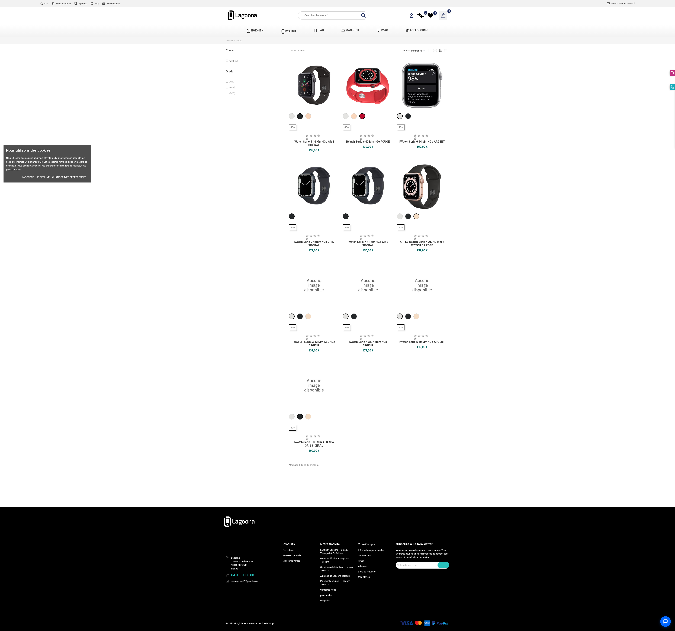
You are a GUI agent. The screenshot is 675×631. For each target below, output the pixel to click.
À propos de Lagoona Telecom (335, 576)
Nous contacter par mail (623, 3)
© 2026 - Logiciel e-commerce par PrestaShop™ (250, 623)
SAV (46, 3)
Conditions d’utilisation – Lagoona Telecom (337, 569)
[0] (420, 15)
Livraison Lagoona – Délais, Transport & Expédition (334, 552)
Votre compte (366, 544)
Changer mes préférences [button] (69, 177)
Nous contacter (63, 3)
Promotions (288, 550)
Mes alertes (364, 577)
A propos (82, 3)
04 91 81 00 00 (242, 575)
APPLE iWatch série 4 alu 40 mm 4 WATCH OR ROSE (422, 243)
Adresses (363, 566)
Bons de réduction (367, 571)
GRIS (233, 60)
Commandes (364, 555)
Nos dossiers (111, 3)
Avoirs (361, 561)
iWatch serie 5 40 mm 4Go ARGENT (422, 342)
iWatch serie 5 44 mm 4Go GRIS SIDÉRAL (314, 143)
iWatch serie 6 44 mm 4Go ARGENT (422, 141)
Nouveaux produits (292, 555)
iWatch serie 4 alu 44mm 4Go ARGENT (368, 343)
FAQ (96, 3)
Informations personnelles (371, 550)
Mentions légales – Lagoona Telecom (334, 560)
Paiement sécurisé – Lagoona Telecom (335, 583)
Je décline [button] (43, 177)
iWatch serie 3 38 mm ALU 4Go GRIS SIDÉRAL (314, 443)
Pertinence (416, 50)
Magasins (325, 600)
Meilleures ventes (291, 560)
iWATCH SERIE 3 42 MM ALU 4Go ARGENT (314, 343)
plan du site (326, 595)
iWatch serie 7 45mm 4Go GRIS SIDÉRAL (314, 243)
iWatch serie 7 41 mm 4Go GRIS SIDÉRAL (368, 243)
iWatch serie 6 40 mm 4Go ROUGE (368, 141)
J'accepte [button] (28, 177)
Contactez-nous (328, 589)
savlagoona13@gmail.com (244, 581)
